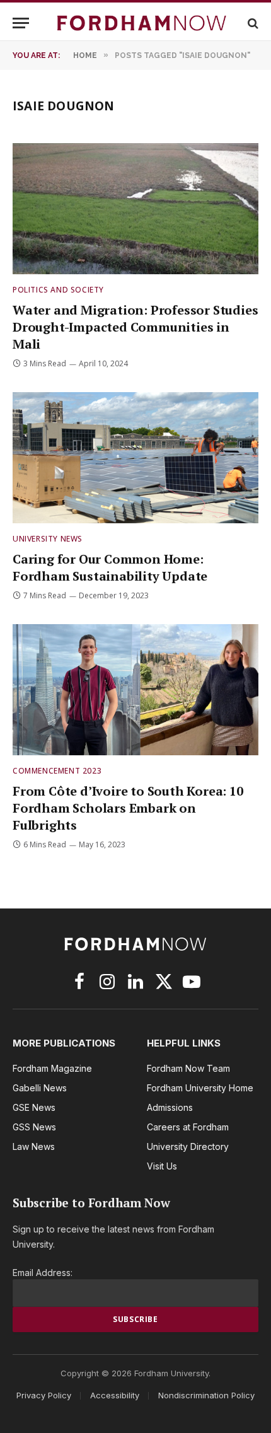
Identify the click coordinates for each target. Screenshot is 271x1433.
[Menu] (21, 23)
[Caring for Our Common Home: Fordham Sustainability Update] (135, 457)
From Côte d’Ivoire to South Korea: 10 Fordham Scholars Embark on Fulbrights (128, 807)
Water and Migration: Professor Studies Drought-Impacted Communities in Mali (135, 326)
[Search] (251, 23)
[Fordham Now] (142, 23)
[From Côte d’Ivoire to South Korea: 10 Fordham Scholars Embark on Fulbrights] (135, 689)
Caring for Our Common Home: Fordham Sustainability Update (110, 567)
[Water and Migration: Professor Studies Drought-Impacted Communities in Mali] (135, 208)
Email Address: (42, 1272)
